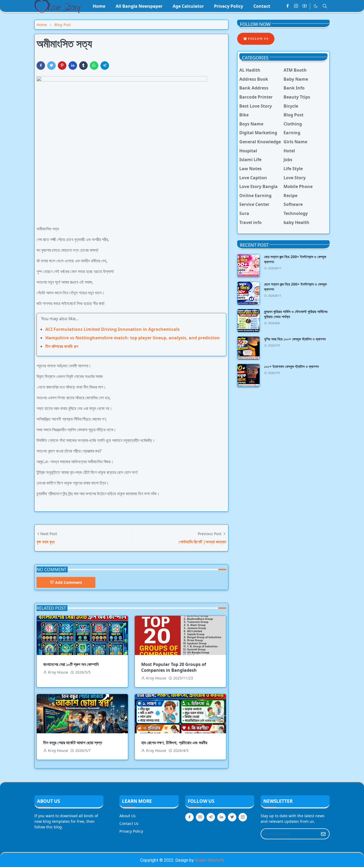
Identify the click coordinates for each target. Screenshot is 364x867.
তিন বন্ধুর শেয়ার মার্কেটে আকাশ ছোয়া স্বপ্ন (72, 743)
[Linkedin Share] (72, 65)
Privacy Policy (131, 831)
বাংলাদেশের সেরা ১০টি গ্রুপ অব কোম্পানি (71, 664)
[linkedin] (221, 817)
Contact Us (129, 823)
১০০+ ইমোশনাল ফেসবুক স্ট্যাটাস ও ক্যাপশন (291, 366)
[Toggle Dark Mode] (315, 6)
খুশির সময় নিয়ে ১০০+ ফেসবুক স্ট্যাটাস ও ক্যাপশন (295, 338)
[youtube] (304, 6)
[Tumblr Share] (83, 65)
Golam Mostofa (209, 860)
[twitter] (232, 817)
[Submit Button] (323, 834)
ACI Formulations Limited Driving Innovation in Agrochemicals (112, 329)
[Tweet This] (51, 65)
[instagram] (296, 6)
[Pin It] (62, 65)
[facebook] (287, 6)
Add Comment (68, 582)
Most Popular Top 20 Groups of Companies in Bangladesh (173, 667)
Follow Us (257, 38)
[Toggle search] (325, 6)
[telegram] (211, 817)
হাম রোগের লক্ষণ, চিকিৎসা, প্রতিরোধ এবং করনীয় (174, 743)
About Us (127, 815)
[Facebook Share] (41, 65)
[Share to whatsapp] (94, 65)
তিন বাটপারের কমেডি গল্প (61, 346)
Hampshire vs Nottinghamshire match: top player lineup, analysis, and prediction (132, 338)
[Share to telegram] (104, 65)
